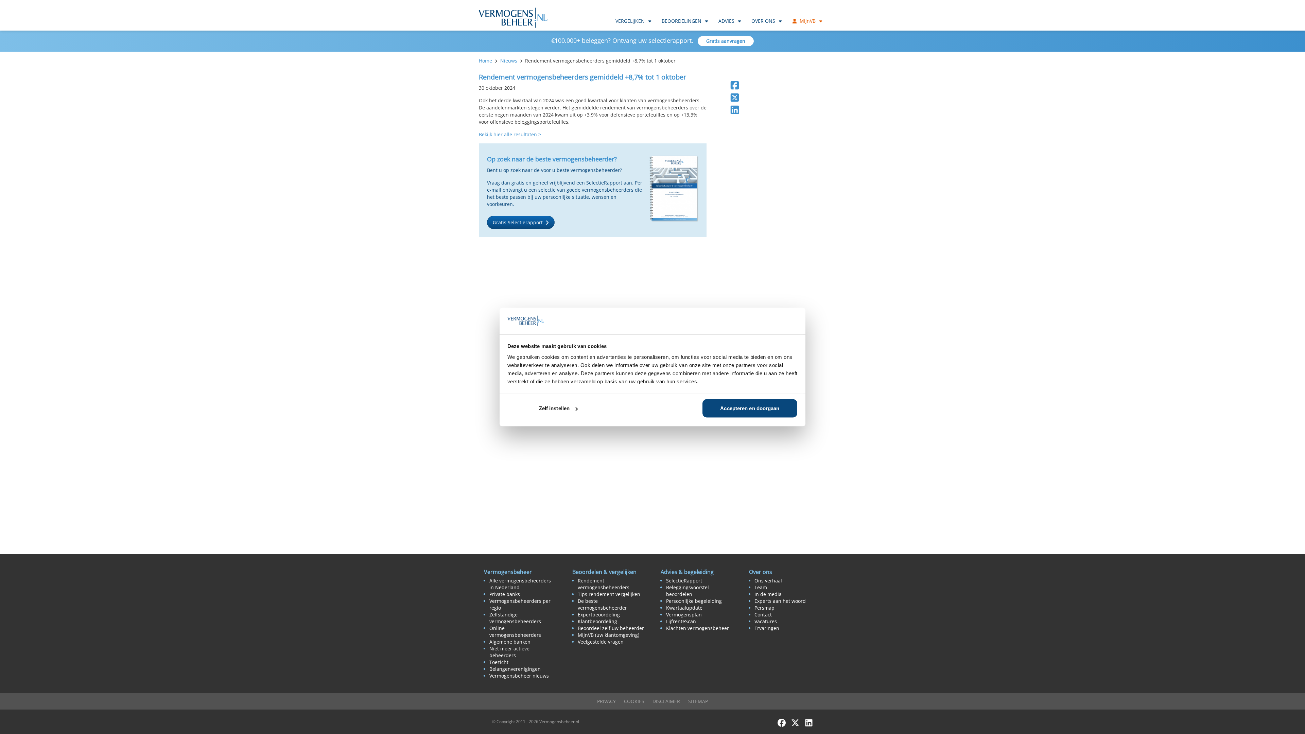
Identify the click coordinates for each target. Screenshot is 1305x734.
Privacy (606, 701)
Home (485, 60)
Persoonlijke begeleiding (694, 601)
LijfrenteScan (681, 621)
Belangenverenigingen (515, 669)
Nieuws (508, 60)
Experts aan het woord (780, 601)
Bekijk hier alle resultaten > (510, 134)
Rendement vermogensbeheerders (603, 584)
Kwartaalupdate (684, 608)
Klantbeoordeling (597, 621)
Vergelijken (630, 21)
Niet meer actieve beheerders (509, 652)
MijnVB (808, 21)
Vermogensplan (684, 614)
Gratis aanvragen (725, 41)
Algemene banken (509, 642)
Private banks (504, 594)
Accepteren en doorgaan (749, 408)
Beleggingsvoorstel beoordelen (687, 590)
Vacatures (765, 621)
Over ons (763, 21)
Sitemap (698, 701)
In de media (768, 594)
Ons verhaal (768, 580)
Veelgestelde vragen (601, 642)
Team (760, 587)
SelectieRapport (684, 580)
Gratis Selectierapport (518, 222)
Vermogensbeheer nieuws (519, 675)
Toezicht (498, 662)
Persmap (764, 608)
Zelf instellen (554, 408)
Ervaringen (766, 628)
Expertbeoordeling (599, 614)
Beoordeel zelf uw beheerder (611, 628)
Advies (726, 21)
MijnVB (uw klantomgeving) (608, 635)
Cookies (634, 701)
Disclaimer (666, 701)
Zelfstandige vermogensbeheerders (515, 618)
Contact (763, 614)
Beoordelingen (681, 21)
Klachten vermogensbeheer (697, 628)
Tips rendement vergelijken (609, 594)
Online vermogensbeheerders (515, 631)
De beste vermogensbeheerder (602, 604)
